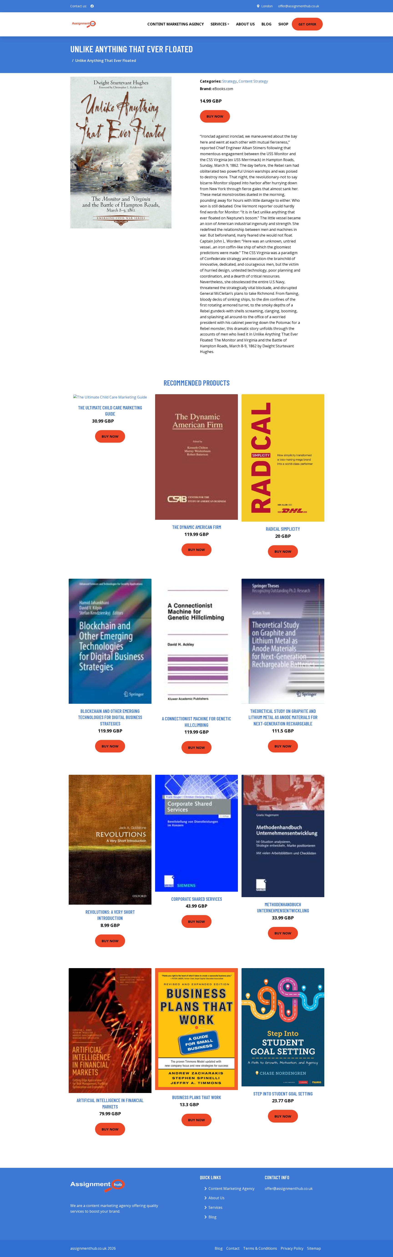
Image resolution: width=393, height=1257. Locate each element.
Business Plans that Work (196, 1097)
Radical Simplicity (283, 529)
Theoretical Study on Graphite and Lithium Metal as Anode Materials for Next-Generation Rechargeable (283, 717)
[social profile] (92, 6)
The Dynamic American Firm (196, 527)
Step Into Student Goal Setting (283, 1093)
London (267, 6)
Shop (283, 24)
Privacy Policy (292, 1248)
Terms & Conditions (260, 1248)
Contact (232, 1248)
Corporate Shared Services (196, 899)
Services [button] (219, 24)
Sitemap (314, 1248)
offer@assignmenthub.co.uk (298, 6)
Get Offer (307, 24)
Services (215, 1207)
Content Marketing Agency (175, 24)
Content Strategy (253, 81)
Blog (267, 24)
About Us (245, 24)
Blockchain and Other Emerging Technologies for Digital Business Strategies (110, 717)
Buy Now (215, 116)
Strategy (229, 81)
